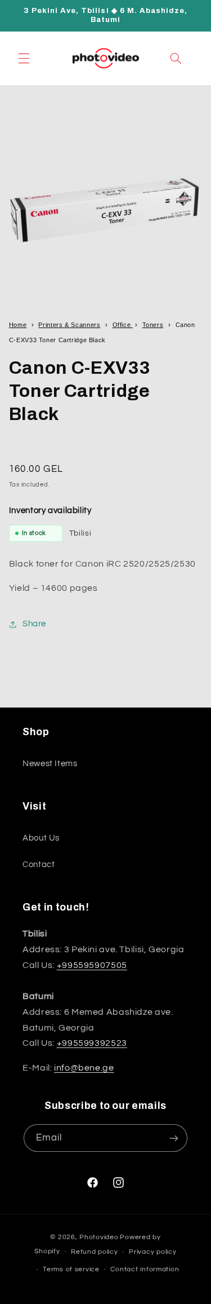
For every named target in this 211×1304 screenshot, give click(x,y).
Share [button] (34, 624)
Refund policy (94, 1252)
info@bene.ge (84, 1067)
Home (18, 324)
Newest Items (50, 763)
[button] (24, 58)
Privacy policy (152, 1252)
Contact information (144, 1269)
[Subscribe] (174, 1138)
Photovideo (98, 1237)
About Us (41, 838)
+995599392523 (92, 1042)
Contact (39, 864)
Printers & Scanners (69, 324)
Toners (153, 324)
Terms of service (71, 1269)
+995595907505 (92, 965)
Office (123, 324)
